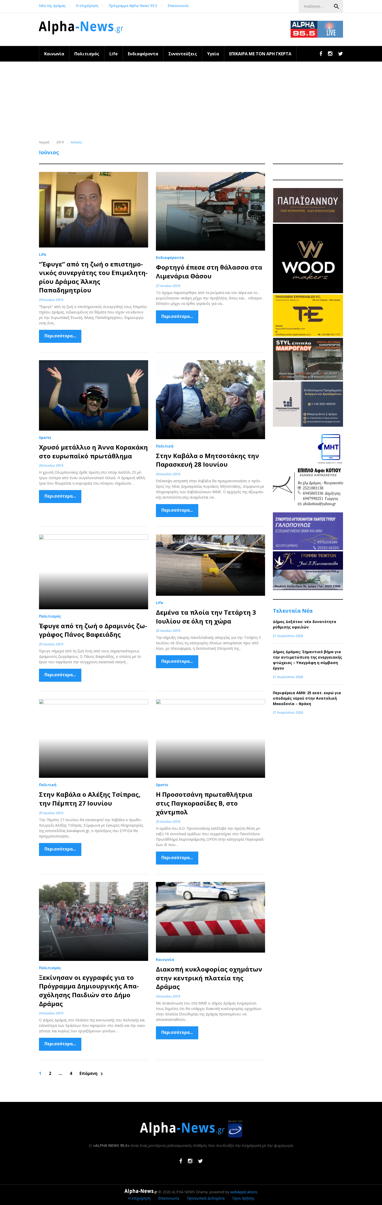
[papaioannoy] (308, 221)
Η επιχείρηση (87, 5)
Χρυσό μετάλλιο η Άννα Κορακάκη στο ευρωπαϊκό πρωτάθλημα (93, 451)
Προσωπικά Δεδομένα (206, 1198)
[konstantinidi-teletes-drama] (308, 588)
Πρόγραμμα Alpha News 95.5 (133, 5)
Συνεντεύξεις (182, 54)
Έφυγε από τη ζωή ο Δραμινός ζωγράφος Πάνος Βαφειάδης (93, 630)
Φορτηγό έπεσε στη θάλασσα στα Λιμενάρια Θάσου (209, 271)
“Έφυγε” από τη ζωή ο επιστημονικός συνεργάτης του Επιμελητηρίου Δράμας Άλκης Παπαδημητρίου (93, 277)
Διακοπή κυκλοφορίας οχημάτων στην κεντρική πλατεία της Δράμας (209, 978)
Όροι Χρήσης (243, 1198)
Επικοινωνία (178, 5)
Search (336, 6)
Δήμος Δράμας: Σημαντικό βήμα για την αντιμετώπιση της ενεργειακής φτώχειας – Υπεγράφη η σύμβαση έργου (307, 660)
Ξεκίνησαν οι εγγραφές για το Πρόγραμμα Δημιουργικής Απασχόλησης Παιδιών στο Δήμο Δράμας (89, 990)
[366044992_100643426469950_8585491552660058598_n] (308, 291)
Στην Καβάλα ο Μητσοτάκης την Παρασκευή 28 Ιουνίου (207, 460)
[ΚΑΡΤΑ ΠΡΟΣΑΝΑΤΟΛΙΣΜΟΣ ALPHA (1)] (308, 425)
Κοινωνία (54, 54)
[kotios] (308, 509)
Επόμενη (92, 1073)
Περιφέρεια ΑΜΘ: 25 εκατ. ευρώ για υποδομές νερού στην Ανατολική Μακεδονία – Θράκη (307, 698)
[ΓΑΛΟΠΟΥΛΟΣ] (308, 548)
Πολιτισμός (86, 54)
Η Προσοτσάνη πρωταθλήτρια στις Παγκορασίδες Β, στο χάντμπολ (204, 803)
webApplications (244, 1191)
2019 (60, 142)
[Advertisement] (191, 100)
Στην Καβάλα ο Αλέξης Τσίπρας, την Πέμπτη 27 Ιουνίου (90, 798)
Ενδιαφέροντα (143, 54)
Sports (45, 437)
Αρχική (44, 142)
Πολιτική (164, 446)
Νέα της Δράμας (52, 5)
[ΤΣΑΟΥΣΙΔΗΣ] (308, 335)
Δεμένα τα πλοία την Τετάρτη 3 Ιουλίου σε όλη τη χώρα (206, 616)
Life (113, 54)
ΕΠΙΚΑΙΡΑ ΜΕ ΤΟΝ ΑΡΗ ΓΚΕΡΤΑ (260, 54)
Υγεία (213, 54)
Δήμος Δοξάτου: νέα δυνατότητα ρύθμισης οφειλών (304, 624)
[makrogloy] (308, 378)
